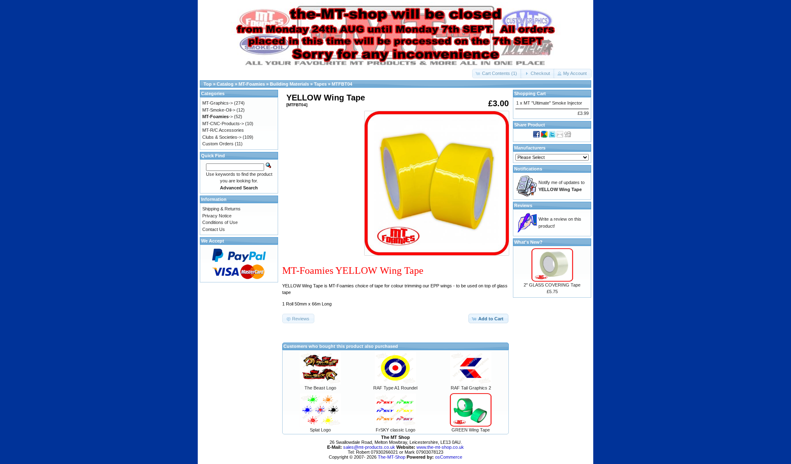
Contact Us (213, 229)
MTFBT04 (342, 84)
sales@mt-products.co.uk (369, 447)
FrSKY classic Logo (395, 429)
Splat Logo (320, 429)
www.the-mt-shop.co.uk (440, 447)
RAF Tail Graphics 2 (471, 387)
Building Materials (289, 84)
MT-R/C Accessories (223, 130)
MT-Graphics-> (217, 102)
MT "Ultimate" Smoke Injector (553, 102)
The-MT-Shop (391, 457)
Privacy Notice (217, 215)
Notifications (528, 168)
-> (217, 116)
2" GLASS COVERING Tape (552, 284)
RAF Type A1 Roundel (395, 387)
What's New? (528, 242)
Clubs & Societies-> (221, 137)
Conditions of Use (220, 222)
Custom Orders (218, 143)
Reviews (523, 205)
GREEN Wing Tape (471, 429)
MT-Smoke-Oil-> (218, 109)
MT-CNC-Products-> (223, 123)
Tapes (320, 84)
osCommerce (448, 457)
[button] (497, 73)
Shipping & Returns (221, 208)
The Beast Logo (320, 387)
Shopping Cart (530, 93)
